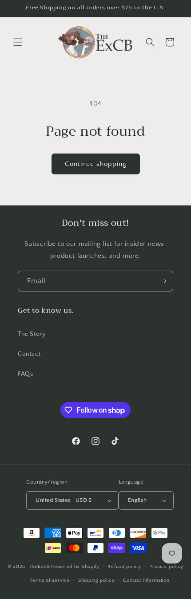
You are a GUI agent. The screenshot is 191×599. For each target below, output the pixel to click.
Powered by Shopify (75, 566)
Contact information (146, 580)
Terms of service (50, 580)
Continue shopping (96, 164)
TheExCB (39, 566)
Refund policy (124, 566)
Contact (29, 354)
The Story (31, 334)
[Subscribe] (163, 281)
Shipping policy (96, 580)
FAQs (25, 374)
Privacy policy (166, 566)
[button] (18, 42)
